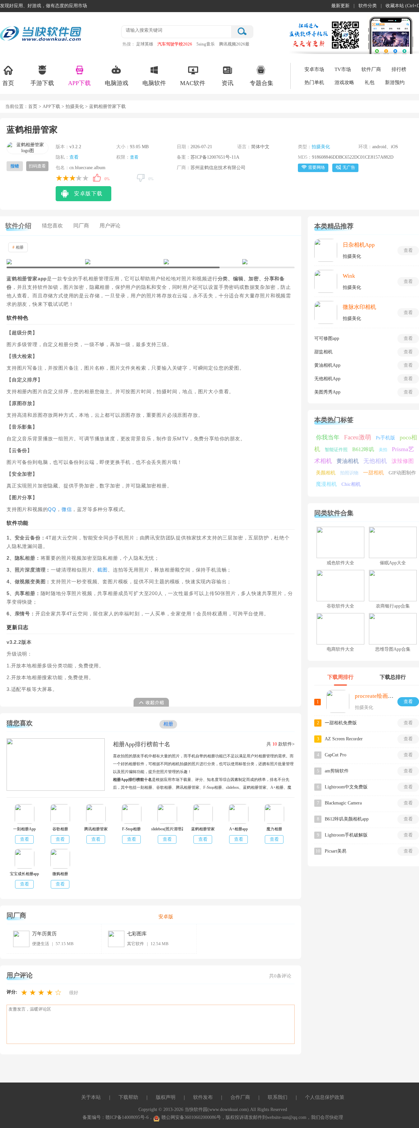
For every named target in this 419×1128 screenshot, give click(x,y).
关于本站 (91, 1097)
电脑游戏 (116, 83)
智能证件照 (336, 449)
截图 (102, 570)
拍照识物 (349, 472)
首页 (8, 83)
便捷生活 (40, 943)
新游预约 (395, 82)
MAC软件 (192, 83)
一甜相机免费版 (341, 722)
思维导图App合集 (392, 649)
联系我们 (277, 1097)
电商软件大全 (340, 649)
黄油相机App (327, 365)
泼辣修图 (403, 461)
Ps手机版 (385, 437)
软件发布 (203, 1097)
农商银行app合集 (393, 606)
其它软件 (135, 943)
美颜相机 (326, 472)
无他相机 (375, 461)
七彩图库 (137, 933)
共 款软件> (280, 744)
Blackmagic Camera (343, 803)
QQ (52, 509)
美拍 (383, 449)
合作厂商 (240, 1097)
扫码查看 (37, 166)
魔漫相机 (326, 484)
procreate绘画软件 (377, 696)
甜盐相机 (323, 351)
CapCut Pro (335, 754)
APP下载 (79, 83)
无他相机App (327, 378)
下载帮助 (128, 1097)
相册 (18, 247)
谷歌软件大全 (340, 606)
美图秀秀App (327, 392)
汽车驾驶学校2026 (174, 44)
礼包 (369, 82)
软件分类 (367, 5)
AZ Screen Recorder (344, 738)
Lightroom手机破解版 (346, 835)
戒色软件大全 (340, 562)
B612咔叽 (363, 449)
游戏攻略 (344, 82)
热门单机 (314, 82)
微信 (67, 509)
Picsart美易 (335, 851)
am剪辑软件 (337, 770)
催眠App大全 (393, 562)
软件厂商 (371, 69)
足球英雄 (144, 44)
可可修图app (326, 338)
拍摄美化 (74, 106)
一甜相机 (373, 472)
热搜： (128, 44)
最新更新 (340, 5)
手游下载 (42, 83)
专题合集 (261, 83)
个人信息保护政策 (324, 1097)
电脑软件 (154, 83)
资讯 (227, 83)
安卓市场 (314, 69)
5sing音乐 (205, 44)
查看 (74, 157)
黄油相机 (348, 461)
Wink (349, 276)
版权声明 (165, 1097)
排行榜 (399, 69)
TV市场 (343, 69)
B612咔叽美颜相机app (347, 819)
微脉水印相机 (359, 307)
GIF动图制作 (402, 472)
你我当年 (327, 437)
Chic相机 (351, 484)
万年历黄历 (44, 933)
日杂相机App (359, 245)
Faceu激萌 (357, 437)
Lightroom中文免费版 (346, 786)
